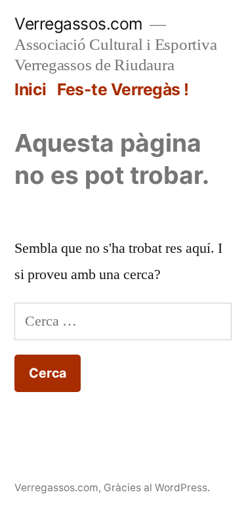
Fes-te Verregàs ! (123, 89)
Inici (30, 89)
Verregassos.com (78, 23)
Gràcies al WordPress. (157, 487)
